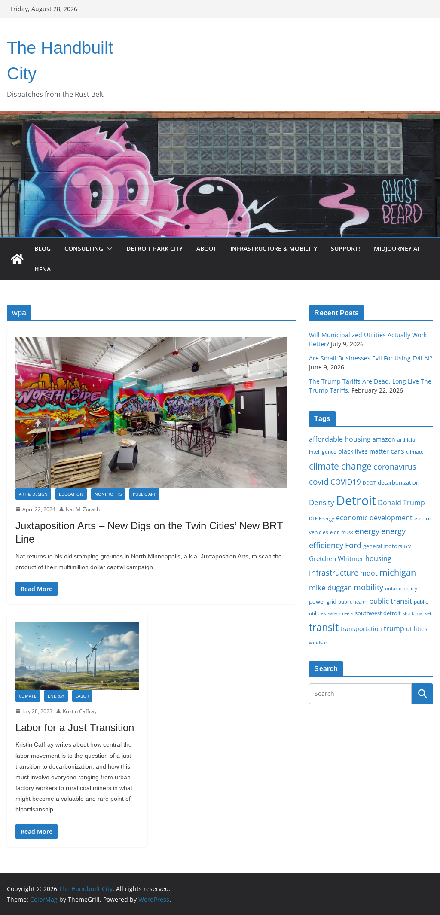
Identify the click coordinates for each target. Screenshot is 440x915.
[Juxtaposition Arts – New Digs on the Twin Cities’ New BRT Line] (151, 412)
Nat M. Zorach (83, 509)
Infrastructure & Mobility (273, 248)
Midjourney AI (396, 248)
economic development (374, 517)
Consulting (83, 248)
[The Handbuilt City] (220, 117)
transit (324, 627)
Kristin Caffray (80, 711)
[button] (108, 249)
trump (394, 628)
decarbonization (398, 482)
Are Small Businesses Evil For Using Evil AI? (370, 358)
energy (367, 531)
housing (378, 558)
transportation (361, 629)
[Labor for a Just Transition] (77, 656)
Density (321, 502)
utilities (417, 629)
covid (319, 481)
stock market (417, 613)
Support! (345, 248)
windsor (318, 642)
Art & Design (33, 494)
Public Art (144, 494)
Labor (82, 696)
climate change (340, 466)
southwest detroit (378, 613)
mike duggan (330, 587)
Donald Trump (401, 502)
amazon (384, 439)
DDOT (369, 482)
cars (397, 451)
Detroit (356, 500)
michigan (397, 572)
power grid (322, 601)
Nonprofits (108, 494)
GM (408, 546)
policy (410, 588)
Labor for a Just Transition (74, 727)
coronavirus (394, 466)
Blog (42, 248)
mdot (369, 573)
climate (415, 451)
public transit (390, 601)
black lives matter (363, 451)
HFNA (42, 269)
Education (71, 494)
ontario (393, 589)
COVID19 (345, 482)
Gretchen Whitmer (336, 558)
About (206, 248)
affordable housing (340, 439)
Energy (56, 696)
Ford (353, 545)
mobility (368, 587)
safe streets (340, 613)
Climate (28, 696)
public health (352, 601)
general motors (382, 546)
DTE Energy (321, 518)
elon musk (341, 532)
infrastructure (333, 572)
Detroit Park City (154, 248)
